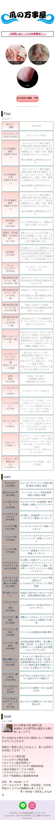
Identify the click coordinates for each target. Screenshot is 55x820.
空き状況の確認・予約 (27, 98)
